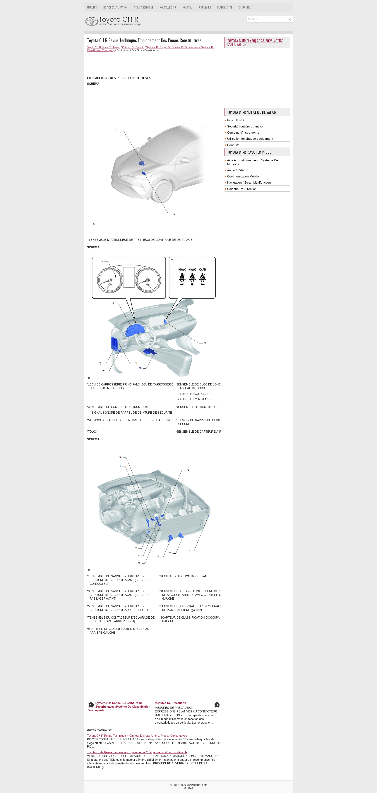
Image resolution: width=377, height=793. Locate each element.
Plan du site (224, 7)
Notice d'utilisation (115, 7)
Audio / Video (236, 170)
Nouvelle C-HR (168, 7)
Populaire (205, 7)
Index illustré (236, 120)
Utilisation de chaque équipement (250, 138)
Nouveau (187, 7)
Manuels (92, 7)
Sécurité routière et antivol (245, 126)
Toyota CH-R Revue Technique (103, 47)
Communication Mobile (243, 176)
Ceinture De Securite (133, 47)
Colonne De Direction (242, 189)
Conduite (233, 145)
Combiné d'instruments (243, 132)
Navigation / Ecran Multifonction (249, 182)
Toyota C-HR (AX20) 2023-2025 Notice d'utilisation (255, 42)
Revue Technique (143, 7)
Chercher (244, 7)
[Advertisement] (154, 63)
